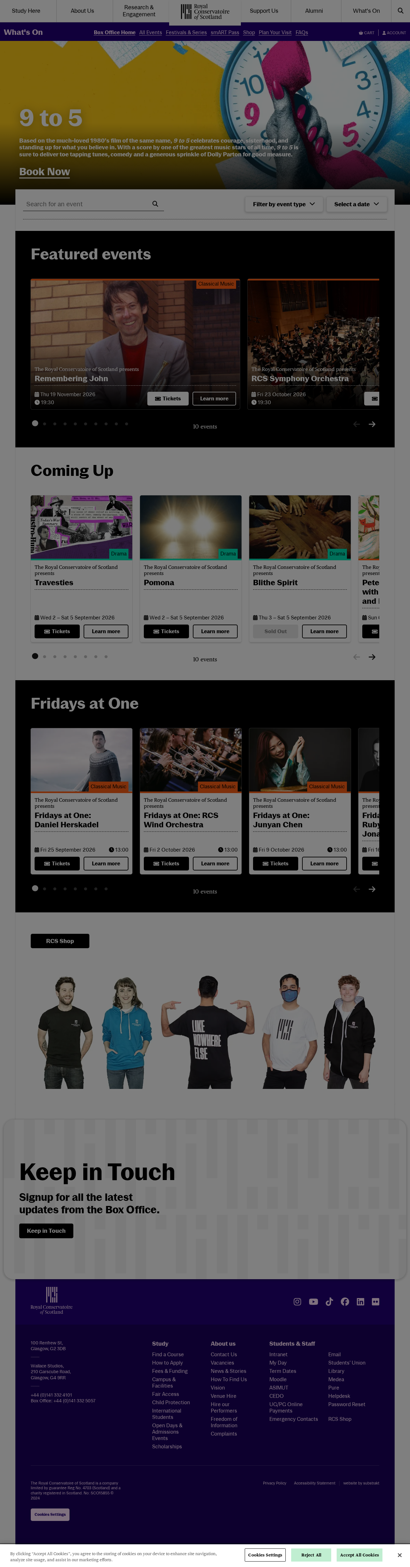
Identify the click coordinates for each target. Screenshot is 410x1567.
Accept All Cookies (359, 1555)
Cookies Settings (265, 1555)
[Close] (400, 1555)
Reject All (311, 1555)
